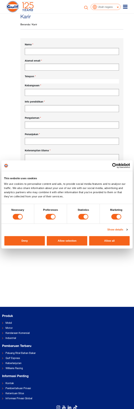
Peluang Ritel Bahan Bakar (21, 353)
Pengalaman (32, 118)
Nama (28, 45)
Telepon (29, 76)
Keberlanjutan (13, 363)
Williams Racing (14, 368)
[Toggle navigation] (125, 6)
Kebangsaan (32, 86)
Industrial (11, 338)
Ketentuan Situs (15, 393)
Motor (9, 328)
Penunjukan (31, 134)
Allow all (109, 240)
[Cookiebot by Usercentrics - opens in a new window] (114, 165)
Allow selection (67, 240)
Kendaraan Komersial (18, 333)
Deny (24, 240)
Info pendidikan (34, 102)
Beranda (25, 24)
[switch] (50, 216)
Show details (115, 229)
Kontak (10, 383)
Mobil (9, 322)
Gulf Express (13, 358)
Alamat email (32, 61)
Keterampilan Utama (37, 151)
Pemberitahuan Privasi (18, 388)
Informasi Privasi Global (19, 398)
